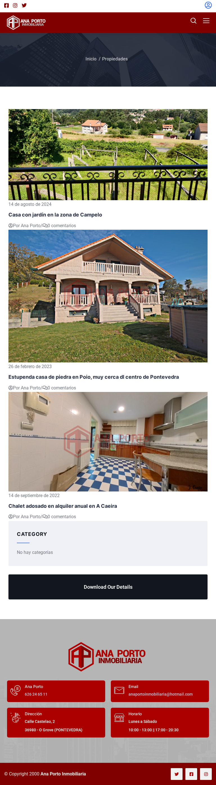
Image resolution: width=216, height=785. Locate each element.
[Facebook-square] (191, 774)
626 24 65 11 (36, 694)
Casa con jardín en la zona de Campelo (55, 215)
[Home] (108, 657)
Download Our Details (108, 587)
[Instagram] (206, 774)
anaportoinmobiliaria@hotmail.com (161, 694)
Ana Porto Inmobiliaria (63, 774)
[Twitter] (177, 774)
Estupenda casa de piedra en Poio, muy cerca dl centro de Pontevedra (93, 377)
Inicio (91, 59)
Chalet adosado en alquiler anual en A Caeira (62, 506)
